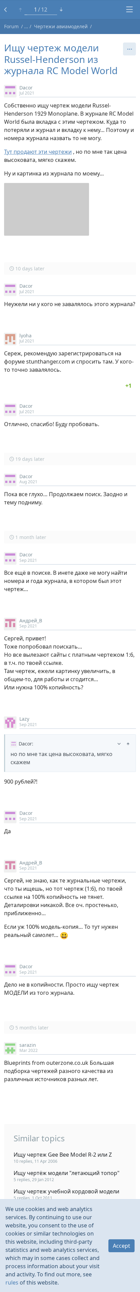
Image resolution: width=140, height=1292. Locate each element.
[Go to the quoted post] (128, 743)
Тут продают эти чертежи (38, 151)
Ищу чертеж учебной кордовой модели (66, 1191)
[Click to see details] (128, 385)
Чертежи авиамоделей (61, 26)
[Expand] (119, 743)
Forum (11, 26)
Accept (121, 1245)
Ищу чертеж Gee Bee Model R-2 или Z (63, 1154)
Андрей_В (30, 620)
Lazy (24, 719)
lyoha (25, 335)
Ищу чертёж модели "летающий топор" (67, 1173)
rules (11, 1282)
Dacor (26, 87)
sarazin (27, 1045)
